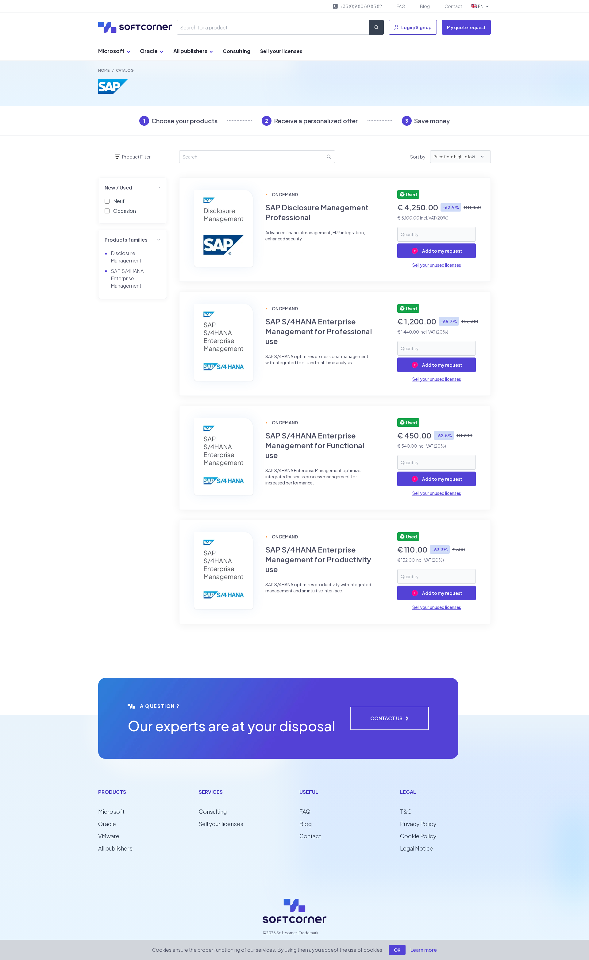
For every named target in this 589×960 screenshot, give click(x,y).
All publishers (190, 51)
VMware (108, 836)
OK (397, 950)
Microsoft (111, 51)
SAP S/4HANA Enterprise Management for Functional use (314, 445)
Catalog (125, 70)
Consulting (236, 51)
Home (104, 70)
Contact (453, 6)
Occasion (124, 211)
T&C (406, 811)
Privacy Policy (418, 823)
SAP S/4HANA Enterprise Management (127, 278)
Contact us (386, 718)
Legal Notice (416, 848)
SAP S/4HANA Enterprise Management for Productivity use (318, 559)
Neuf (119, 201)
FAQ (401, 6)
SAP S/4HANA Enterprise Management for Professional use (318, 331)
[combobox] (479, 157)
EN (480, 6)
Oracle (149, 51)
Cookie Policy (418, 836)
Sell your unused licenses (436, 265)
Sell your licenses (281, 51)
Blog (425, 6)
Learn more (423, 950)
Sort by (417, 156)
